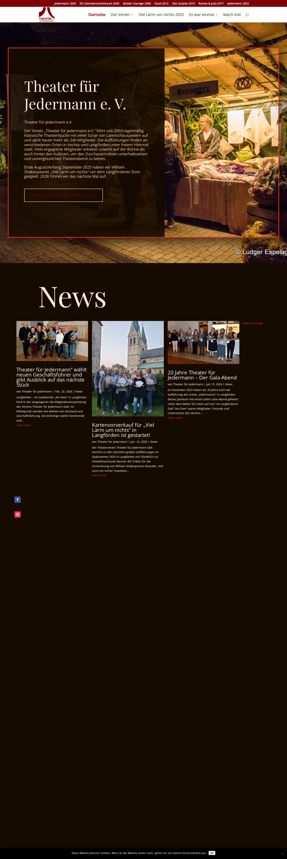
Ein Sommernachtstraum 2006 (99, 3)
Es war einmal (201, 15)
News (79, 391)
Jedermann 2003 (65, 3)
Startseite (96, 15)
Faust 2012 (161, 3)
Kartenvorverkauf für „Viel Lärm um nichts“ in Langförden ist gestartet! (123, 429)
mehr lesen (23, 425)
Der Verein (120, 15)
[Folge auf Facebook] (17, 500)
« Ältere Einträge (252, 323)
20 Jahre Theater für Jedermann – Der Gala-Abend (202, 375)
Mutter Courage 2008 (137, 3)
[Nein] (282, 853)
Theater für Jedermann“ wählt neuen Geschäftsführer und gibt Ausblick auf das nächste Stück (51, 377)
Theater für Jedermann (37, 391)
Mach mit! (232, 15)
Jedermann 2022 (238, 3)
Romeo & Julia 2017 (211, 3)
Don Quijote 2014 (183, 3)
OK (212, 853)
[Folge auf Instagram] (17, 514)
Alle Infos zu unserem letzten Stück (63, 195)
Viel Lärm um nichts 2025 (161, 15)
